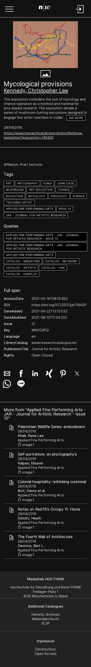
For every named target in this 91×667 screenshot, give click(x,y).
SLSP (46, 623)
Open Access (46, 653)
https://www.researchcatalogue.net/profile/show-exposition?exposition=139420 (43, 135)
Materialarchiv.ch (45, 619)
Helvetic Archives (46, 614)
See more (76, 118)
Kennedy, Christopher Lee (36, 90)
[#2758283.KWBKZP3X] (45, 44)
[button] (9, 9)
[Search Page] (44, 8)
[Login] (79, 13)
